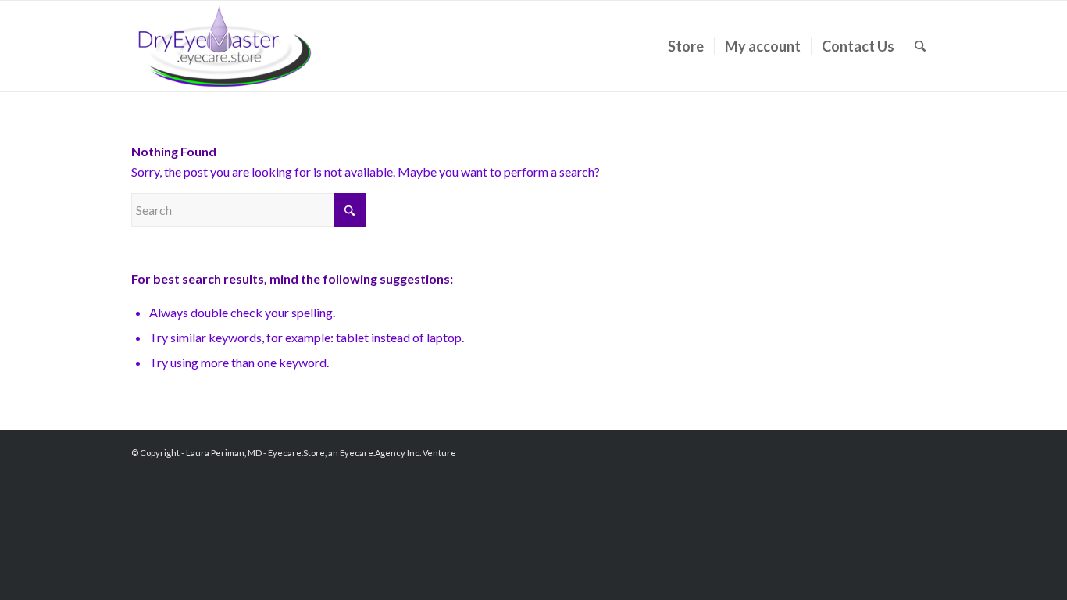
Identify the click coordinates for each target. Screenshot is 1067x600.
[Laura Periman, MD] (225, 46)
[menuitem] (686, 46)
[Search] (920, 46)
